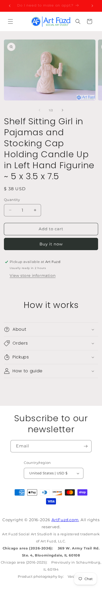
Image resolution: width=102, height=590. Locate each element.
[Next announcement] (92, 6)
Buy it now (51, 243)
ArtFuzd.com (65, 519)
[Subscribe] (85, 446)
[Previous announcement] (9, 6)
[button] (10, 21)
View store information (32, 275)
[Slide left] (39, 110)
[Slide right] (62, 110)
